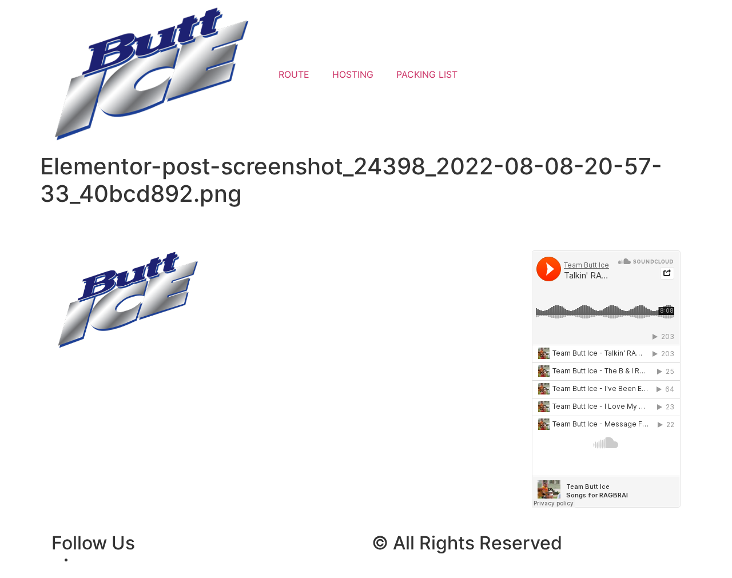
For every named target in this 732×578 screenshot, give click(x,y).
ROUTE (294, 74)
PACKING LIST (427, 74)
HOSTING (352, 74)
